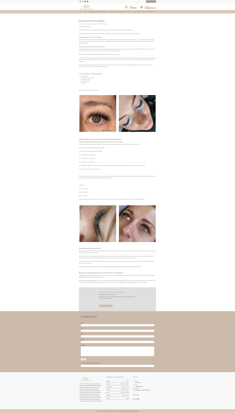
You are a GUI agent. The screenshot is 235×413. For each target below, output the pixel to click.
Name (82, 323)
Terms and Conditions (101, 411)
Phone (82, 334)
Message (83, 345)
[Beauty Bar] (86, 7)
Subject (83, 339)
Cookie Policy (116, 411)
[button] (80, 1)
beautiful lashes (112, 266)
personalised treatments (90, 280)
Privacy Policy (110, 411)
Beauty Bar (82, 275)
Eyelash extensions (83, 49)
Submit (83, 359)
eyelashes (108, 33)
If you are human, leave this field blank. (90, 363)
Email (82, 328)
